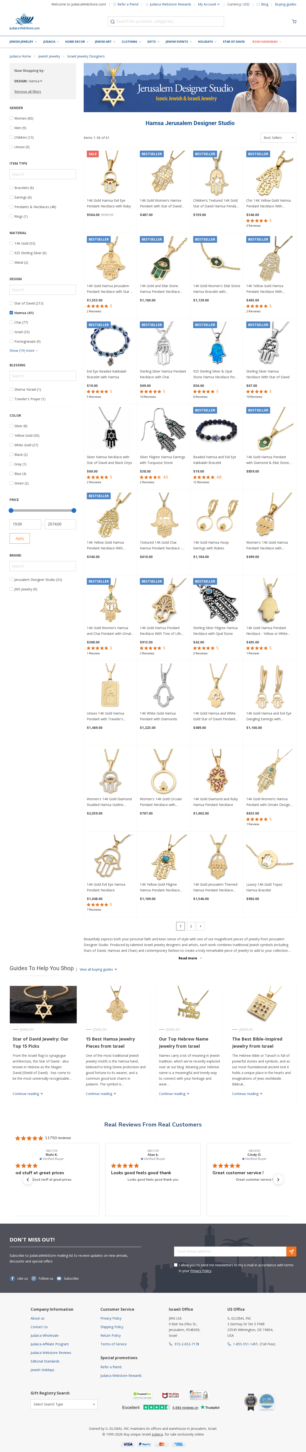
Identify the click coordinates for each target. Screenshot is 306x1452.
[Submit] (112, 21)
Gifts (151, 42)
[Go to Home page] (25, 21)
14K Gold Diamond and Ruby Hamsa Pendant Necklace (215, 802)
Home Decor (75, 42)
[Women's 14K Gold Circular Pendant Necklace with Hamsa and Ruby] (163, 772)
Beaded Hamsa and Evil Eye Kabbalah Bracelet (214, 460)
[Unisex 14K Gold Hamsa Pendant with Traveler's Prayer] (110, 686)
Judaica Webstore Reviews (51, 1352)
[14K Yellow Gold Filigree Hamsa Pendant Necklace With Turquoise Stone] (163, 858)
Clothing (129, 42)
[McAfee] (171, 1395)
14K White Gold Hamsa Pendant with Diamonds (158, 716)
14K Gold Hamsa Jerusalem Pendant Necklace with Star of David (110, 289)
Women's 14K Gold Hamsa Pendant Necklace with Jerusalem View (267, 545)
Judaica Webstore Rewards (170, 4)
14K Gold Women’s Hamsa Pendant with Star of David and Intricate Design (160, 203)
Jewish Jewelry (21, 42)
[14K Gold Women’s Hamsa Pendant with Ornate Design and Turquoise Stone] (269, 772)
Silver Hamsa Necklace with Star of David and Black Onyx (109, 460)
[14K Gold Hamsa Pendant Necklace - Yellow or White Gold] (269, 601)
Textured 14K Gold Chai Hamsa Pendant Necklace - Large (161, 545)
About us (37, 1318)
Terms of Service (113, 1344)
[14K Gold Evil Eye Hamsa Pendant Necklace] (110, 858)
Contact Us (39, 1327)
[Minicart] (294, 21)
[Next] (200, 926)
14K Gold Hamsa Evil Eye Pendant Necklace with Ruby (109, 203)
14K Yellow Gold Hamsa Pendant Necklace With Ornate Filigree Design (264, 289)
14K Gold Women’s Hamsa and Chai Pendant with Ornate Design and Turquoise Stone (110, 631)
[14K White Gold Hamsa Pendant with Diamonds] (163, 686)
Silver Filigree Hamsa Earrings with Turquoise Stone (162, 460)
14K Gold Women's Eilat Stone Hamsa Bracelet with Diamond (216, 289)
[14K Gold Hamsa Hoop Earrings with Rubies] (216, 516)
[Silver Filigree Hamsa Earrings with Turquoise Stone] (163, 430)
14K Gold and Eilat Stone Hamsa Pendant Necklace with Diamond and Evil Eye (160, 289)
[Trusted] (142, 1395)
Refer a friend (127, 4)
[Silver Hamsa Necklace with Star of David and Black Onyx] (110, 430)
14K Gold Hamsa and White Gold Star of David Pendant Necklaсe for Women (214, 716)
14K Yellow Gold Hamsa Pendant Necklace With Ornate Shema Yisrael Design (109, 545)
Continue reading (26, 1093)
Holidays (205, 42)
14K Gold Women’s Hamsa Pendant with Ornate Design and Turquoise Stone (268, 802)
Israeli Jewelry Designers (86, 56)
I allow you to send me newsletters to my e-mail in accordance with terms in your (236, 1268)
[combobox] (166, 21)
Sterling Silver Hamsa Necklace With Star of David (268, 374)
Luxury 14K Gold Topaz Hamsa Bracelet (264, 887)
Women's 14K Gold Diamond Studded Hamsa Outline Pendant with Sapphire (109, 802)
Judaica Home (20, 56)
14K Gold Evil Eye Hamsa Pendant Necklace (106, 887)
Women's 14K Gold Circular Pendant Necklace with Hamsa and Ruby (161, 802)
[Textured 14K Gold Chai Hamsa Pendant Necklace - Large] (163, 516)
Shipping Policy (111, 1327)
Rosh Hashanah (265, 42)
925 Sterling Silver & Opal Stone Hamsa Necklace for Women (214, 374)
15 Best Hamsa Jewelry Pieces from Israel (110, 1042)
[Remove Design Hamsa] (41, 81)
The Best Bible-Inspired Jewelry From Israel (257, 1042)
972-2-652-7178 (187, 1344)
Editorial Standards (45, 1361)
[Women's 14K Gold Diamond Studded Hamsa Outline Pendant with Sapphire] (110, 772)
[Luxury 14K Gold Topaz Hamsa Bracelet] (269, 858)
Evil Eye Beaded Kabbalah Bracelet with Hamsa (106, 374)
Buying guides (285, 4)
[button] (28, 1179)
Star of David (234, 42)
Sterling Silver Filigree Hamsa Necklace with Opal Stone (215, 631)
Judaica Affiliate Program (50, 1344)
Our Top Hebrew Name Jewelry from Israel (183, 1042)
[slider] (11, 510)
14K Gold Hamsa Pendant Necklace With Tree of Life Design (160, 631)
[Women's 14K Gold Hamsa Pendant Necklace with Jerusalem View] (269, 516)
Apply (20, 538)
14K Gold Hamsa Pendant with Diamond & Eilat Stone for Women (267, 460)
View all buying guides (97, 969)
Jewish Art (103, 42)
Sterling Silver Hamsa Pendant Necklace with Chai (163, 374)
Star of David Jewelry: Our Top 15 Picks (40, 1042)
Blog (264, 4)
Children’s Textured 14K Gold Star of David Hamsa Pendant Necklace (216, 203)
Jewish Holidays (43, 1370)
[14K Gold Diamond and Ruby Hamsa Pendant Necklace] (216, 772)
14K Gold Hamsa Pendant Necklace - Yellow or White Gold (267, 631)
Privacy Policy (200, 1270)
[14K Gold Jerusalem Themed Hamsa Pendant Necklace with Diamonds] (216, 858)
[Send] (291, 1252)
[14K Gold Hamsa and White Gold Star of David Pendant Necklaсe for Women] (216, 686)
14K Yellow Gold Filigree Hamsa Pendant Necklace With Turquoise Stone (160, 887)
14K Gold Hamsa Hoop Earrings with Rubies (211, 545)
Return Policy (110, 1335)
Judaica (49, 42)
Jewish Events (177, 42)
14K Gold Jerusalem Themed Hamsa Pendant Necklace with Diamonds (215, 887)
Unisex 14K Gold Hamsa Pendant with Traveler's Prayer (105, 716)
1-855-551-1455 (245, 1344)
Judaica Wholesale (45, 1335)
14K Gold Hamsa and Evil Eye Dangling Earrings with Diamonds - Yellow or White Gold (268, 716)
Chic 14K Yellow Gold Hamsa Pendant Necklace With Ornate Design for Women (268, 203)
